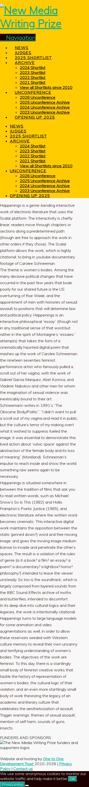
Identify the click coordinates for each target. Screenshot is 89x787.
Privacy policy (12, 784)
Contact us (23, 768)
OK (72, 779)
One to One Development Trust (32, 761)
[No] (27, 785)
